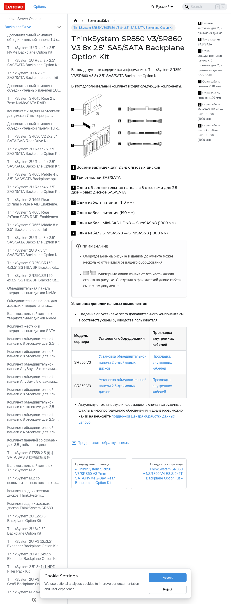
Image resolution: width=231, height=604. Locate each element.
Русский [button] (162, 7)
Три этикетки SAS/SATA (209, 42)
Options (39, 7)
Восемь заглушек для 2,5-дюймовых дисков (210, 28)
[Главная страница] (75, 20)
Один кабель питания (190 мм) (209, 95)
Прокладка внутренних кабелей (162, 362)
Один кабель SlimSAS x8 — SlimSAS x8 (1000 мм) (209, 133)
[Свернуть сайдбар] (34, 599)
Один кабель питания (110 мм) (209, 84)
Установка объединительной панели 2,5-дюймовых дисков (122, 362)
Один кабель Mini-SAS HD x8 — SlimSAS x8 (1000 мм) (210, 111)
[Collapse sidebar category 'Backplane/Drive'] (59, 27)
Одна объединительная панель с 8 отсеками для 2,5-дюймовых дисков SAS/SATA (210, 63)
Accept (168, 577)
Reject (167, 589)
